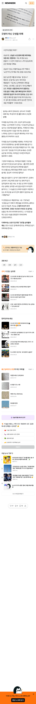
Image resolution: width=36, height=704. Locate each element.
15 (22, 506)
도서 (21, 265)
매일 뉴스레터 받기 (18, 700)
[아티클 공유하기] (29, 39)
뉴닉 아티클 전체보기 (18, 494)
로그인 (31, 3)
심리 (15, 265)
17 (12, 506)
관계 (10, 265)
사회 (4, 265)
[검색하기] (26, 3)
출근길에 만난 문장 (7, 30)
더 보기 (30, 271)
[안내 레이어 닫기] (33, 694)
